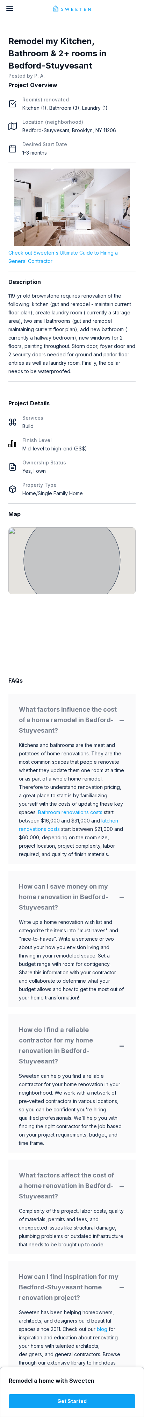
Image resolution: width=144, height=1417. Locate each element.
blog (102, 1329)
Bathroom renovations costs (70, 812)
